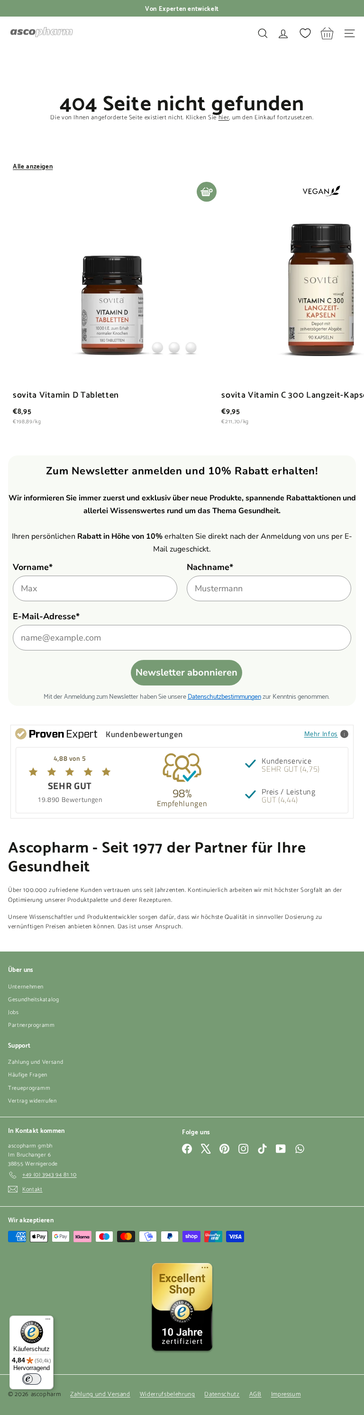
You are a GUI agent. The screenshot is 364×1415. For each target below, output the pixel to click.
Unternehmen (26, 986)
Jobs (13, 1012)
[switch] (31, 1379)
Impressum (286, 1394)
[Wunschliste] (305, 33)
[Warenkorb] (327, 33)
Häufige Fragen (27, 1074)
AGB (255, 1394)
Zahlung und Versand (35, 1062)
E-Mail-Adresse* (46, 616)
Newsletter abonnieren (186, 672)
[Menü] (48, 1321)
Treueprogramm (29, 1088)
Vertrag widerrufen (32, 1100)
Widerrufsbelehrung (167, 1394)
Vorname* (33, 567)
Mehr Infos (321, 733)
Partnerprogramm (31, 1025)
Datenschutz (221, 1394)
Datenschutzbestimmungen (224, 695)
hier (223, 118)
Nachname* (210, 567)
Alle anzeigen (33, 165)
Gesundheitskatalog (33, 999)
